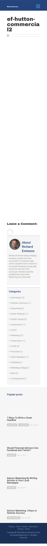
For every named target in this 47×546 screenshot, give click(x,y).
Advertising (15, 297)
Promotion (15, 351)
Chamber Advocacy (19, 303)
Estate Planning (17, 314)
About (25, 527)
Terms (18, 527)
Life (12, 330)
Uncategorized (17, 378)
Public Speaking (17, 357)
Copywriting (15, 308)
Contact (20, 529)
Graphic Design (17, 319)
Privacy (11, 527)
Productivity (15, 341)
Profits (13, 346)
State (12, 373)
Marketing (14, 335)
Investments (16, 324)
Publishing (14, 362)
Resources (33, 527)
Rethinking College (18, 368)
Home (27, 529)
